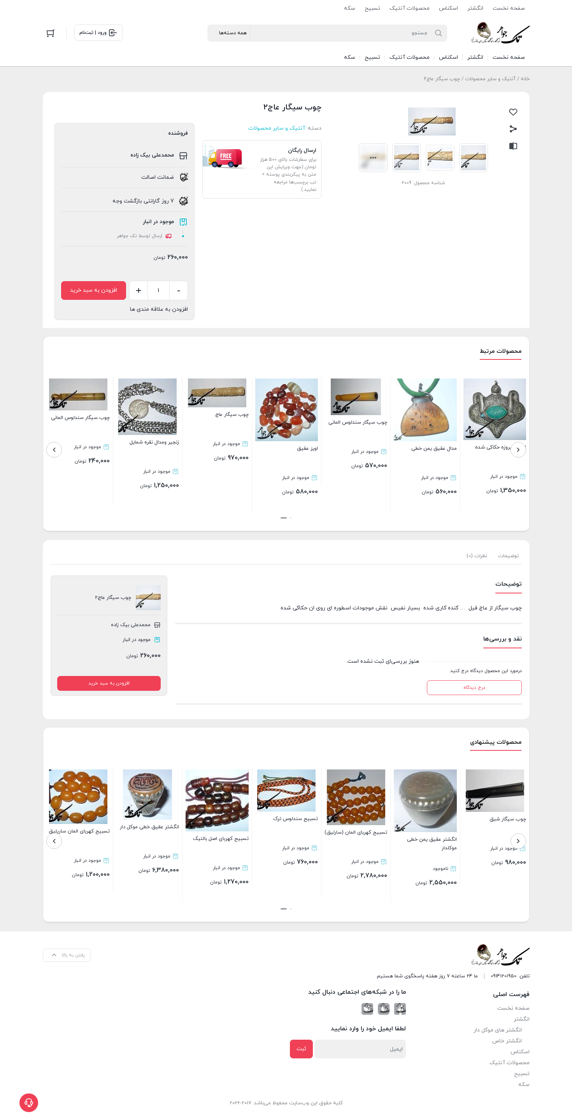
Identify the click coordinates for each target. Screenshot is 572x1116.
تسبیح (372, 8)
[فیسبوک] (400, 1009)
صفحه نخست (509, 8)
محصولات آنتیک (410, 8)
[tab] (508, 556)
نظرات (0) (477, 556)
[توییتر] (367, 1009)
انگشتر (475, 8)
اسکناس (448, 8)
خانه (525, 79)
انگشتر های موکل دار (498, 1030)
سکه (349, 8)
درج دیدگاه (474, 688)
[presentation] (518, 450)
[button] (290, 518)
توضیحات (508, 556)
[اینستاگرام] (384, 1009)
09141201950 (503, 976)
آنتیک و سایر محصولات (490, 79)
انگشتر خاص (507, 1041)
